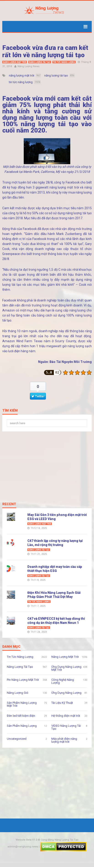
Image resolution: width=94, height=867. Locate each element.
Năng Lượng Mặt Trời (14, 62)
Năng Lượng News (28, 66)
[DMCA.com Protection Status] (63, 846)
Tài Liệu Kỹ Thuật (62, 702)
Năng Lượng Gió (17, 692)
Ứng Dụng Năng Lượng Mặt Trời (66, 668)
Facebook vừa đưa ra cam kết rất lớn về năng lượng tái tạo (45, 51)
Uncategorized (16, 738)
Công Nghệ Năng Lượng (62, 681)
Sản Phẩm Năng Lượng (22, 725)
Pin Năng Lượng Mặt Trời (23, 679)
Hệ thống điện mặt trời (65, 715)
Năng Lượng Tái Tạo (39, 62)
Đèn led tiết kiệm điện (21, 715)
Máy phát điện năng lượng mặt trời (64, 740)
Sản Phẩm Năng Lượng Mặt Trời (22, 704)
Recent (9, 504)
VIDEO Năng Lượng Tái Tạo (66, 727)
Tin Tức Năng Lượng (64, 62)
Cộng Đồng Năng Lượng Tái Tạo (59, 839)
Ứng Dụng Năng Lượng (66, 692)
